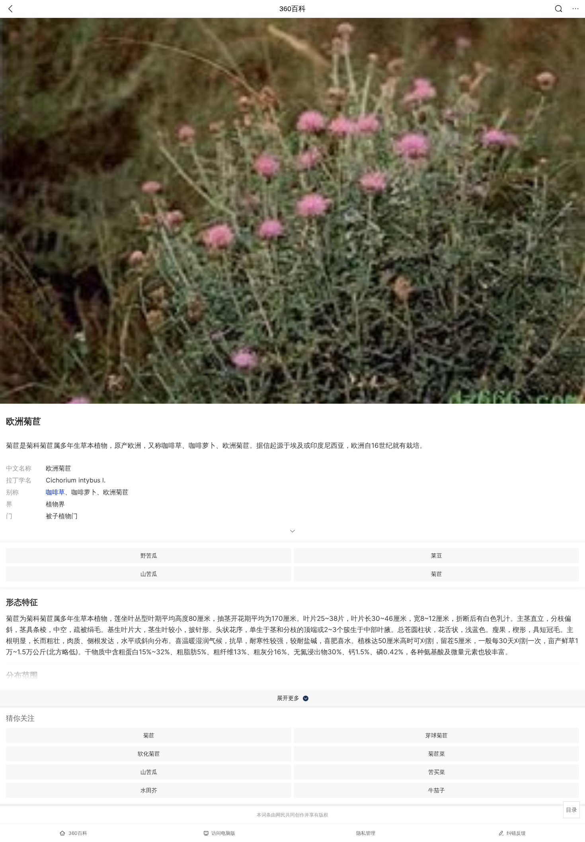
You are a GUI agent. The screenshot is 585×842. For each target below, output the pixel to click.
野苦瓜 (148, 555)
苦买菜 (436, 771)
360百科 (292, 9)
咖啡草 (55, 492)
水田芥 (148, 790)
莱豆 (436, 555)
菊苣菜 (436, 753)
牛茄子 (436, 790)
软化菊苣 (149, 753)
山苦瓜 (148, 573)
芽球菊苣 (436, 735)
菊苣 (436, 573)
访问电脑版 (223, 833)
